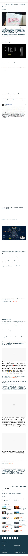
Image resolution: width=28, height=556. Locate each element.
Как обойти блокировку (17, 545)
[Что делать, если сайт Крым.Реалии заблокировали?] (16, 531)
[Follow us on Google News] (9, 538)
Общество (3, 3)
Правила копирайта (4, 552)
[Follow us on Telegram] (10, 538)
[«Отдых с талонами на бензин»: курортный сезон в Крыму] (4, 518)
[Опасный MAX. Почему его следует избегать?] (4, 531)
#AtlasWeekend (16, 329)
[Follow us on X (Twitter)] (4, 538)
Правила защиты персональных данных (19, 552)
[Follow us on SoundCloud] (12, 538)
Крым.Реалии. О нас (4, 549)
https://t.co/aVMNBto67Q (13, 377)
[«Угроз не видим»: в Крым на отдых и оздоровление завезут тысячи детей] (16, 523)
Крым (7, 526)
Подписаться (3, 545)
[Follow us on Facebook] (2, 538)
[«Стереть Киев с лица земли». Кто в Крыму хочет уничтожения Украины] (16, 507)
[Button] (18, 11)
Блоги (7, 522)
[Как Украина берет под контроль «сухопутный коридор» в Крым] (4, 507)
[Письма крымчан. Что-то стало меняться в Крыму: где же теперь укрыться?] (4, 523)
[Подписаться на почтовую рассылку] (17, 538)
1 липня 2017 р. (13, 379)
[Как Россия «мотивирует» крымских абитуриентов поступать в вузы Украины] (4, 512)
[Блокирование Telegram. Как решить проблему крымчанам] (16, 527)
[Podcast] (16, 538)
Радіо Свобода (7, 488)
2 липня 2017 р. (15, 301)
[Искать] (23, 555)
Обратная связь (16, 549)
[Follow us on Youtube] (5, 538)
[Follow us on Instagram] (7, 538)
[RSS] (14, 538)
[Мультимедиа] (5, 555)
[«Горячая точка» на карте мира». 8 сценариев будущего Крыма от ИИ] (4, 527)
